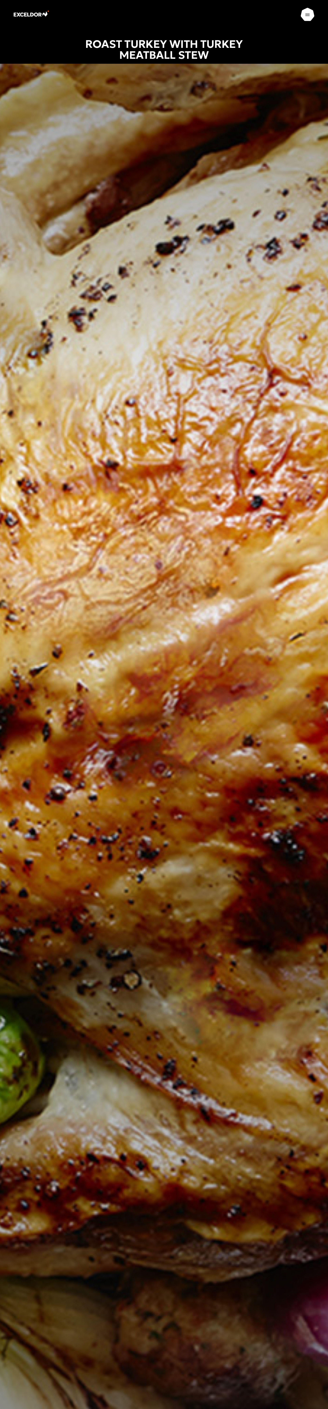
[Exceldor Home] (37, 14)
